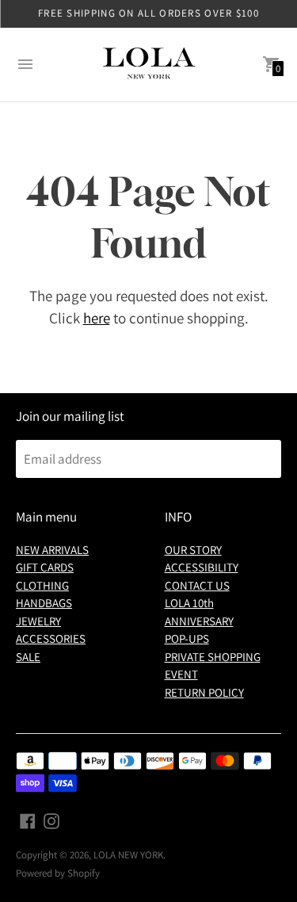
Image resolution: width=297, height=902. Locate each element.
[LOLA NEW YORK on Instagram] (51, 819)
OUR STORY (193, 549)
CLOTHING (42, 585)
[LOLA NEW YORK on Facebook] (28, 819)
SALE (28, 656)
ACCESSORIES (51, 638)
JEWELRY (38, 621)
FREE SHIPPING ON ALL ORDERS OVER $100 (148, 13)
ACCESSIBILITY (201, 567)
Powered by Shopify (58, 873)
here (96, 317)
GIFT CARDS (45, 567)
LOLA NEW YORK (128, 855)
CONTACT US (197, 585)
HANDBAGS (44, 602)
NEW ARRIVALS (52, 549)
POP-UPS (187, 638)
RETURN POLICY (204, 692)
